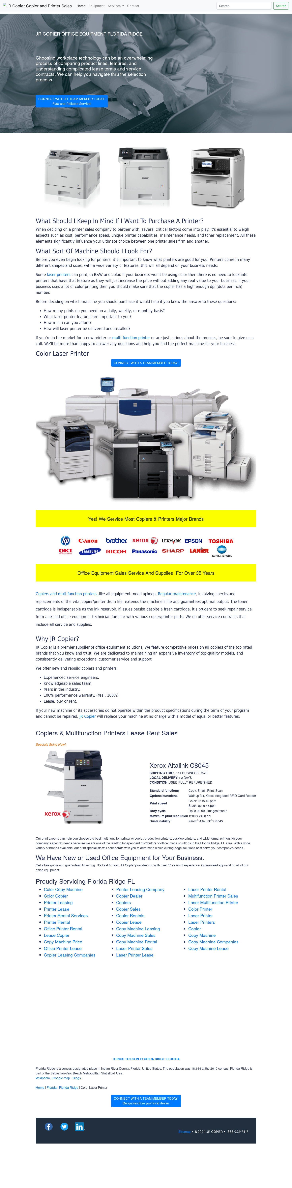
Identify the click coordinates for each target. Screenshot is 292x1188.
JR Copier (87, 716)
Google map (61, 1078)
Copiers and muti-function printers (66, 593)
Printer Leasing (58, 902)
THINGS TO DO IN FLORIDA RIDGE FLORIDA (146, 1059)
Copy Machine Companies (213, 942)
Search (281, 6)
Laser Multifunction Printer (213, 902)
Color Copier (56, 896)
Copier (194, 929)
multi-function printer (131, 337)
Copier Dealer (129, 896)
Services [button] (115, 6)
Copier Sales (128, 909)
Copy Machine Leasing (138, 929)
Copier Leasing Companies (70, 955)
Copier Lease (129, 922)
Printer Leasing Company (140, 889)
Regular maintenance (177, 593)
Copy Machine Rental (136, 942)
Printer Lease (56, 909)
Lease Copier (56, 935)
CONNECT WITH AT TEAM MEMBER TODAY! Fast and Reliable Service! (71, 101)
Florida (52, 1087)
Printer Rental (57, 922)
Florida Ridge (68, 1087)
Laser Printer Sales (134, 948)
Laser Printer (200, 915)
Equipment (97, 6)
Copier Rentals (130, 915)
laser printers (59, 274)
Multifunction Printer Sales (213, 896)
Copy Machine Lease (208, 948)
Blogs (77, 1078)
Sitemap (184, 1132)
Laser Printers (201, 922)
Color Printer (200, 909)
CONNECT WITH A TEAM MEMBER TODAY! (146, 363)
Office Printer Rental (63, 929)
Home (81, 6)
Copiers (123, 902)
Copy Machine (202, 935)
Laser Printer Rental (207, 889)
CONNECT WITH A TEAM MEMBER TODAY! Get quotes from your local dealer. (146, 1100)
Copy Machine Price (63, 942)
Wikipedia (43, 1078)
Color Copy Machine (63, 889)
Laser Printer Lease (135, 955)
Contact (133, 6)
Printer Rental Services (66, 915)
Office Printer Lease (63, 948)
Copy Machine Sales (136, 935)
